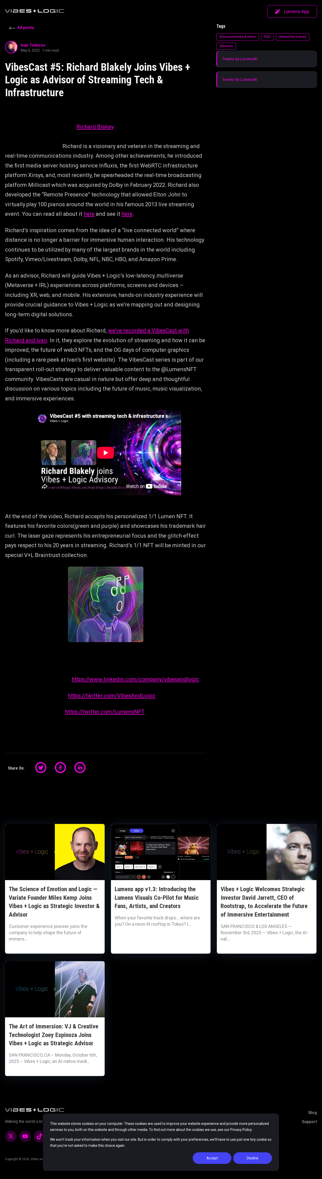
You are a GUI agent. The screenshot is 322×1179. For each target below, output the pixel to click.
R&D (267, 37)
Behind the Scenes (292, 37)
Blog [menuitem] (312, 1112)
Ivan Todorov (33, 45)
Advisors (226, 46)
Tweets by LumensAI (239, 59)
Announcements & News (238, 37)
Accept (212, 1158)
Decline (252, 1158)
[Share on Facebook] (60, 767)
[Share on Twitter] (40, 767)
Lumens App (296, 11)
